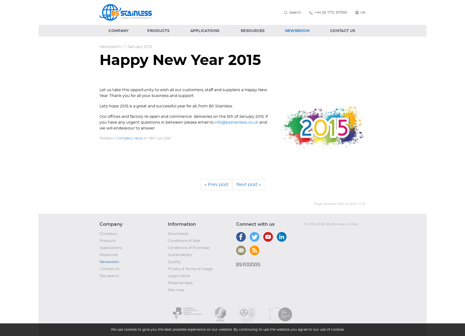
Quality (174, 262)
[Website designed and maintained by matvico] (313, 234)
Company (108, 234)
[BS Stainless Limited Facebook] (241, 237)
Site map (176, 290)
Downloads (178, 234)
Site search (109, 276)
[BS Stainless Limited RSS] (254, 250)
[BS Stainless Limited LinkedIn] (281, 237)
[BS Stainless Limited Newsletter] (241, 250)
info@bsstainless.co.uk (236, 122)
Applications (111, 248)
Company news (129, 138)
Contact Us (109, 269)
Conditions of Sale (184, 241)
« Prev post (216, 185)
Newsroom (110, 47)
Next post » (248, 185)
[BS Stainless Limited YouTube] (268, 237)
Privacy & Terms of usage (190, 269)
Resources (109, 255)
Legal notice (179, 276)
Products (108, 241)
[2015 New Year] (323, 129)
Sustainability (180, 255)
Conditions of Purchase (188, 248)
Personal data (180, 283)
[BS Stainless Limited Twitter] (254, 237)
